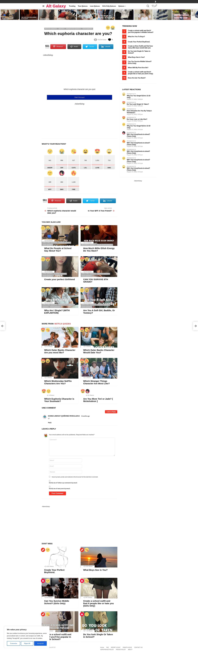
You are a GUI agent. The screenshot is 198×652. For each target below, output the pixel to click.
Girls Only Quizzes (109, 6)
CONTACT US (138, 647)
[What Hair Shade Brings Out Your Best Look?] (143, 15)
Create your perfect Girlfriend (47, 18)
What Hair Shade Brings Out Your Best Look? (142, 17)
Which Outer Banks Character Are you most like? (59, 351)
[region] (27, 637)
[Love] (82, 228)
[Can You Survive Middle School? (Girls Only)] (60, 588)
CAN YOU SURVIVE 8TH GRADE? (65, 17)
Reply (49, 422)
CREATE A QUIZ (127, 647)
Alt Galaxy (56, 6)
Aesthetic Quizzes (88, 245)
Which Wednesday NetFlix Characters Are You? (58, 382)
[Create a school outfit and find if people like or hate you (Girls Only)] (99, 588)
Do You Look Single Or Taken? (138, 104)
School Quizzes (64, 242)
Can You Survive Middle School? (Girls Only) (56, 602)
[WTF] (108, 28)
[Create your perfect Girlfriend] (48, 15)
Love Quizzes (95, 6)
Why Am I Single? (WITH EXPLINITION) (84, 17)
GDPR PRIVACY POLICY (107, 649)
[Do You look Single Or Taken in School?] (99, 621)
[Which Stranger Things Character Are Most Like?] (99, 368)
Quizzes (121, 6)
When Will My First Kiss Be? (138, 67)
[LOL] (87, 259)
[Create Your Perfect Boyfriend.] (60, 557)
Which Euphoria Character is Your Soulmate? (59, 400)
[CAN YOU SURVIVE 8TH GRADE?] (67, 15)
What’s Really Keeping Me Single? (122, 17)
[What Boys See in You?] (99, 557)
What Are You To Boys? (136, 36)
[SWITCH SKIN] (155, 1)
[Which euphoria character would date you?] (2, 326)
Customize (13, 643)
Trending (72, 6)
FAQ (107, 647)
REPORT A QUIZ (115, 647)
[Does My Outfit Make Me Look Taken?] (181, 15)
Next (197, 15)
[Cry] (113, 28)
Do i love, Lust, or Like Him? (137, 119)
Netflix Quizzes (62, 324)
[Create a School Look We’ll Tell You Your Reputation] (162, 15)
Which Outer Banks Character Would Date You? (98, 351)
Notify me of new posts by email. (59, 488)
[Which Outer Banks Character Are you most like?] (60, 337)
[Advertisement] (79, 71)
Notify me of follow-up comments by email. (63, 483)
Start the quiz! (79, 97)
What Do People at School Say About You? (9, 17)
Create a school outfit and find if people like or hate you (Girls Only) (98, 603)
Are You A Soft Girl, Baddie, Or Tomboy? (104, 17)
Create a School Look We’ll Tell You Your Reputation (162, 17)
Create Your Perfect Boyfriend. (54, 571)
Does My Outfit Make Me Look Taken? (181, 17)
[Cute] (48, 330)
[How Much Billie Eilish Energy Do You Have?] (29, 15)
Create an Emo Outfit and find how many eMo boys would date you (140, 47)
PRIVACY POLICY (121, 649)
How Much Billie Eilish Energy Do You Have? (29, 17)
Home (102, 647)
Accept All (40, 643)
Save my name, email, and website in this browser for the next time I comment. (75, 477)
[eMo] (87, 391)
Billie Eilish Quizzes (104, 245)
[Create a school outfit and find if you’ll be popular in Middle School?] (60, 621)
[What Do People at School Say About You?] (10, 15)
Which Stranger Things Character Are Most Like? (96, 382)
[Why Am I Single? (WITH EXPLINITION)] (86, 15)
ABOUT (130, 649)
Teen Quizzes (83, 6)
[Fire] (87, 361)
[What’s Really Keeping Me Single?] (124, 15)
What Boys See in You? (95, 570)
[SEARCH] (148, 6)
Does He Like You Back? (137, 78)
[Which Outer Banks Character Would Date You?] (99, 337)
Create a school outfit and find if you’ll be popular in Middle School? (57, 636)
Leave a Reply (111, 412)
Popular (153, 6)
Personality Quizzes (66, 305)
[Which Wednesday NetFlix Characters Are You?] (60, 368)
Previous (1, 15)
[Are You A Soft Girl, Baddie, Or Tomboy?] (105, 15)
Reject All (27, 643)
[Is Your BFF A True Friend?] (195, 326)
